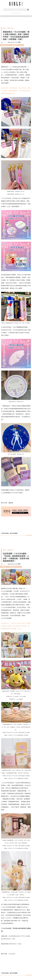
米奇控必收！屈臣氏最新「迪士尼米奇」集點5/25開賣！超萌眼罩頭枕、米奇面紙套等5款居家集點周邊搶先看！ (16, 90)
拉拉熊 (3, 567)
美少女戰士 (4, 45)
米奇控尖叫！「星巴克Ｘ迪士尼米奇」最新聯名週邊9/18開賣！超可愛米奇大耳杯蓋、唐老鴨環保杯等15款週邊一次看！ (16, 626)
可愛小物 (10, 28)
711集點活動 (13, 45)
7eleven (21, 45)
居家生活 (10, 550)
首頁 (4, 28)
